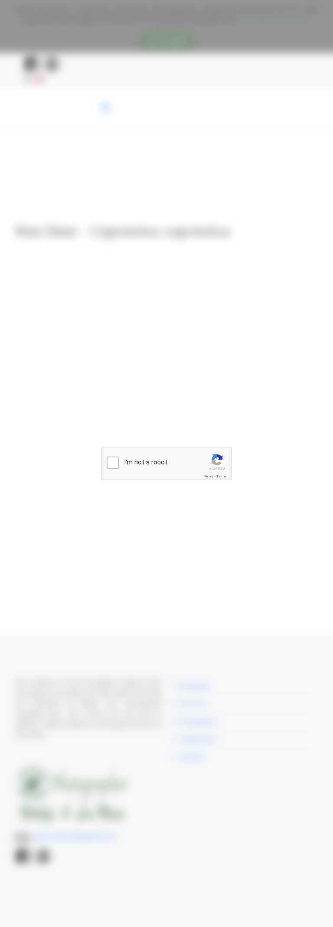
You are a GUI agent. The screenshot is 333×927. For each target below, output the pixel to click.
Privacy (208, 476)
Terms (221, 476)
